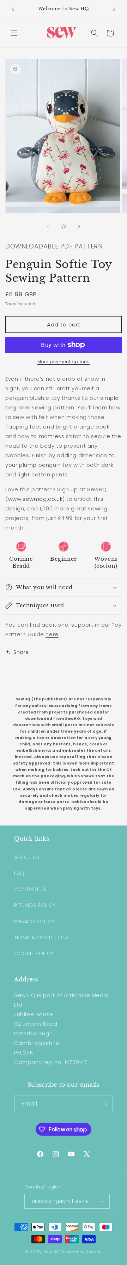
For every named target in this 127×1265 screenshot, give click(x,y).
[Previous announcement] (13, 9)
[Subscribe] (105, 1104)
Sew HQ (52, 1252)
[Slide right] (79, 226)
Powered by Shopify (81, 1252)
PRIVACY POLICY (34, 921)
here (52, 634)
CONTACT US (30, 889)
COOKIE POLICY (34, 953)
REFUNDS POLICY (34, 905)
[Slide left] (48, 226)
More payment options (63, 362)
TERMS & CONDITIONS (41, 937)
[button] (14, 33)
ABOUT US (27, 857)
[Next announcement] (114, 9)
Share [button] (21, 652)
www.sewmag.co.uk (35, 499)
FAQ (19, 873)
